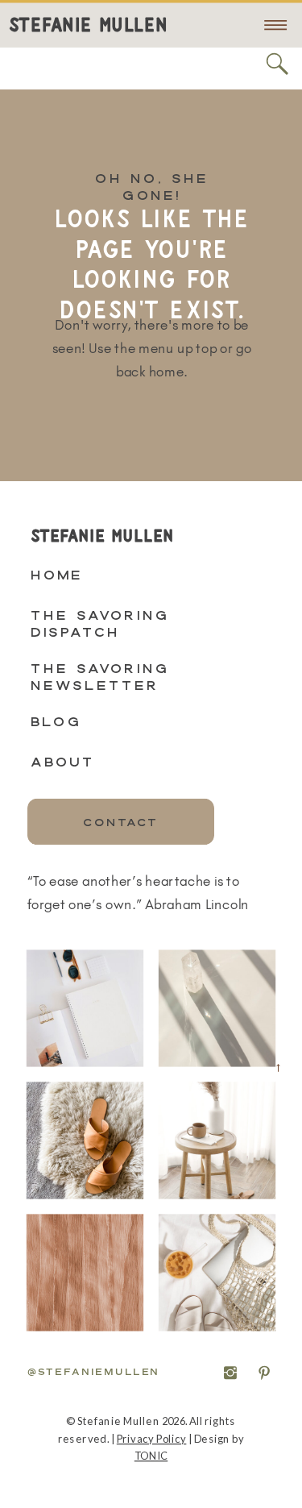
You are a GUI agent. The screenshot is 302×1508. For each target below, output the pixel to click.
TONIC (151, 1456)
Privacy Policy (152, 1438)
